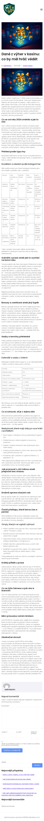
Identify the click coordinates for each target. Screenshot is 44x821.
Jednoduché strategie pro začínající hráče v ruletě (21, 784)
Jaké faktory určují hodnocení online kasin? (18, 788)
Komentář (6, 706)
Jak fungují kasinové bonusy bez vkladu (17, 779)
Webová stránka (34, 732)
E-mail (19, 732)
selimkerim (7, 66)
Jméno (5, 732)
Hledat (4, 762)
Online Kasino (28, 66)
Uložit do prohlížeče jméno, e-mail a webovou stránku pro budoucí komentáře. (21, 744)
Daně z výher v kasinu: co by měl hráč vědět (18, 775)
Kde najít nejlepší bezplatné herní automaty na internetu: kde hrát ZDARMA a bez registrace (19, 794)
